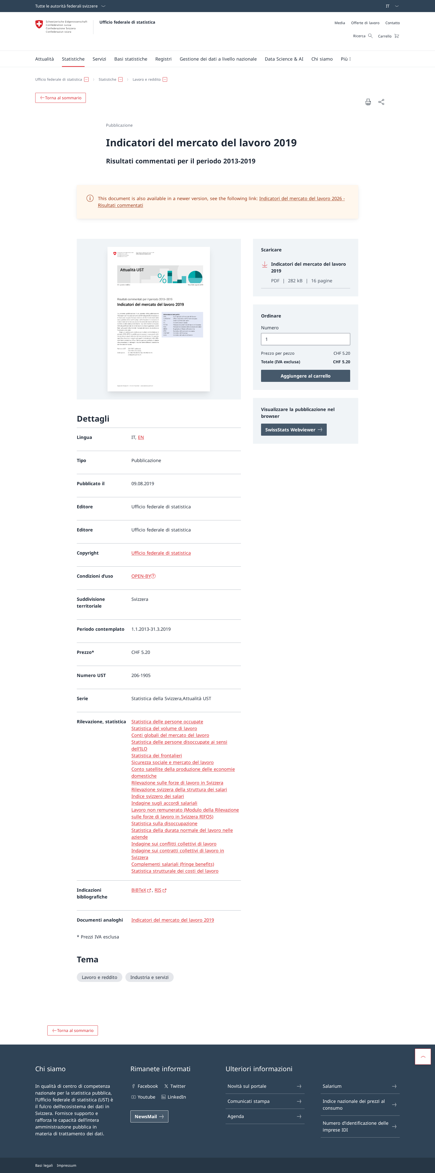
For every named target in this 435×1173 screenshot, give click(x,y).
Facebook (148, 1086)
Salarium (332, 1086)
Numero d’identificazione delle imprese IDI (355, 1126)
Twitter (178, 1086)
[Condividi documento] (381, 102)
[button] (44, 59)
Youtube (146, 1097)
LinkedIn (177, 1097)
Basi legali (44, 1165)
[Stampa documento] (368, 102)
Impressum (66, 1165)
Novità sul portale (247, 1086)
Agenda (236, 1116)
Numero (270, 328)
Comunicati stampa (249, 1101)
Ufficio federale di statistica (127, 22)
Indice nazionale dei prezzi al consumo (354, 1104)
